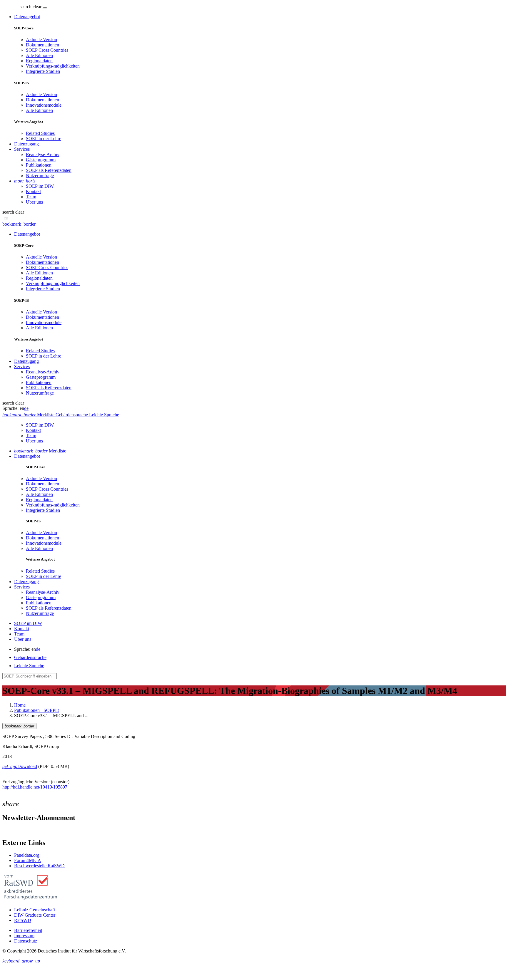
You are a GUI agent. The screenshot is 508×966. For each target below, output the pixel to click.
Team (31, 196)
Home (20, 704)
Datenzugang (26, 143)
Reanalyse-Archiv (42, 154)
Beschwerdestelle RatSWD (39, 865)
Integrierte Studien (43, 71)
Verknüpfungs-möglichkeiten (53, 65)
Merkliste (40, 450)
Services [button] (22, 149)
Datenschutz (25, 940)
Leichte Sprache (29, 665)
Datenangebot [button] (27, 16)
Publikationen (38, 164)
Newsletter (12, 830)
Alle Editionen (39, 55)
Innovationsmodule (43, 105)
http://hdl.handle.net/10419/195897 (34, 786)
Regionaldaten (39, 60)
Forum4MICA (27, 860)
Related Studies (40, 133)
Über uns (34, 201)
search (25, 6)
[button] (31, 6)
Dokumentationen (42, 44)
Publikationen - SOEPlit (36, 710)
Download (19, 766)
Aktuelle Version (41, 39)
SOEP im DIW (40, 186)
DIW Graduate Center (34, 915)
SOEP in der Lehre (43, 138)
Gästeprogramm (41, 159)
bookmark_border (19, 224)
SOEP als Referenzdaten (48, 170)
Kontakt (33, 191)
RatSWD (22, 920)
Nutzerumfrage (40, 175)
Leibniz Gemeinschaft (34, 909)
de (26, 408)
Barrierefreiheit (28, 930)
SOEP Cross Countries (47, 50)
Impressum (24, 935)
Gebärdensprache (30, 657)
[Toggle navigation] (45, 8)
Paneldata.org (26, 855)
